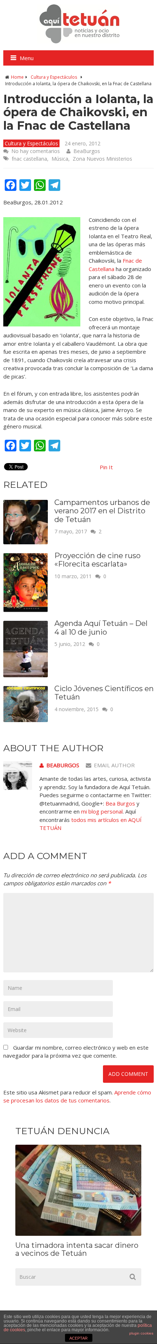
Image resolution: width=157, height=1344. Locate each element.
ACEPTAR (78, 1338)
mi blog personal (102, 811)
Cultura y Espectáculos (54, 77)
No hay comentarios (35, 151)
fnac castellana (29, 158)
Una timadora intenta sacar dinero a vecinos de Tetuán (76, 1249)
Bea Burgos (120, 803)
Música (59, 158)
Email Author (114, 765)
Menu (27, 58)
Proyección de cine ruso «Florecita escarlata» (97, 560)
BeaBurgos (86, 151)
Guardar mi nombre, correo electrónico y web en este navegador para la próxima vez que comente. (76, 1051)
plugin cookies (141, 1333)
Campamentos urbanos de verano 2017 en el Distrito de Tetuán (102, 511)
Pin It (106, 467)
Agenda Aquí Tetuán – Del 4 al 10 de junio (101, 627)
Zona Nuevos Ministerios (102, 158)
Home (17, 77)
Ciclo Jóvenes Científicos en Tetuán (104, 693)
